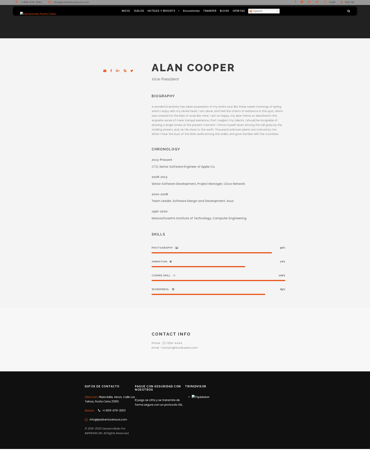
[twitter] (317, 2)
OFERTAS (239, 11)
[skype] (125, 71)
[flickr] (302, 2)
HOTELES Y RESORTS (161, 11)
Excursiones (191, 11)
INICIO (126, 11)
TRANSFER (209, 11)
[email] (104, 71)
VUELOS (139, 11)
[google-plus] (309, 2)
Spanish (257, 11)
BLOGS (224, 11)
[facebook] (295, 2)
